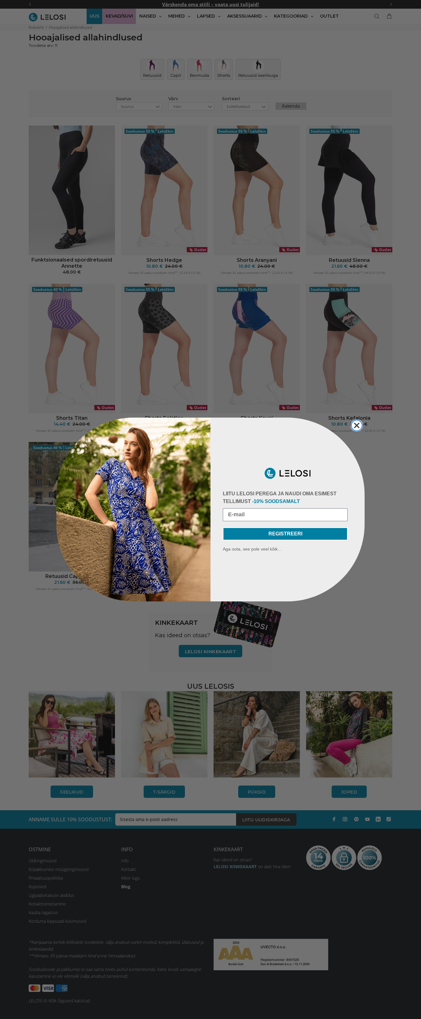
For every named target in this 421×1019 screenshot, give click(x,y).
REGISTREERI (285, 533)
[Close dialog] (356, 425)
